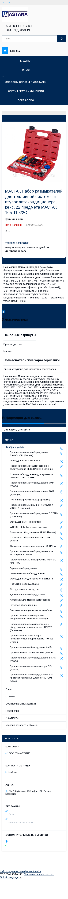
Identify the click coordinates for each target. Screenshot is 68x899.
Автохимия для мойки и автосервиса (30, 599)
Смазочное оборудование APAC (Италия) (33, 532)
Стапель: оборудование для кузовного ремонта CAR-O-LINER (31, 476)
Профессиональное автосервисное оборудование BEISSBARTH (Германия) (32, 467)
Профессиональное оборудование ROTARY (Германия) (34, 515)
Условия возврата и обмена (21, 725)
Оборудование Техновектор (25, 521)
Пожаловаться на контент (39, 874)
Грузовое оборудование (23, 605)
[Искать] (61, 38)
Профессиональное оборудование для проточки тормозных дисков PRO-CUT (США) (31, 677)
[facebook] (3, 312)
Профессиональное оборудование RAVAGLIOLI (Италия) (29, 454)
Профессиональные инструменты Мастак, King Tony (33, 561)
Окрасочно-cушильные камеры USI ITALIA (33, 546)
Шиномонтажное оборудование (27, 573)
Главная (25, 60)
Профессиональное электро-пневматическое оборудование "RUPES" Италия (32, 638)
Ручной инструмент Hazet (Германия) (30, 499)
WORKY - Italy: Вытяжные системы (28, 527)
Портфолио (26, 100)
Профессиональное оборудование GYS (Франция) (32, 493)
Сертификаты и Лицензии (21, 703)
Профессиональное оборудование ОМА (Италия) (32, 484)
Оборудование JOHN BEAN (25, 460)
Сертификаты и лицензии (26, 91)
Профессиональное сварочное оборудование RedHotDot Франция (29, 617)
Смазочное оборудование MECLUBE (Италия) (30, 539)
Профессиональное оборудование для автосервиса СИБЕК (31, 553)
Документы (12, 718)
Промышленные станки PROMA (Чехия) (31, 652)
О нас (26, 70)
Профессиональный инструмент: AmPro (31, 647)
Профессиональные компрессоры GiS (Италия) (31, 668)
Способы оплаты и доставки (25, 82)
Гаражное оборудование (23, 568)
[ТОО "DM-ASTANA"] (15, 21)
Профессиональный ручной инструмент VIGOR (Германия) (31, 506)
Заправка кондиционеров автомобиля (31, 610)
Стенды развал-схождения (25, 589)
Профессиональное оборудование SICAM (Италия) (33, 659)
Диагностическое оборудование (27, 594)
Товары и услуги (15, 447)
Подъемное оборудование (24, 584)
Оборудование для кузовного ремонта (31, 578)
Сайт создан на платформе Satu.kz (20, 871)
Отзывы (10, 696)
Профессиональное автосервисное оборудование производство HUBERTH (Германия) (31, 627)
